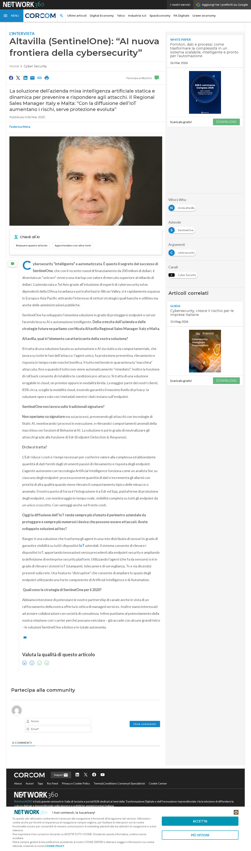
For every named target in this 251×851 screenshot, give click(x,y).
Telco (121, 15)
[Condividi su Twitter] (18, 78)
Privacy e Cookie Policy (76, 783)
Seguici (58, 774)
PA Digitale (181, 15)
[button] (12, 15)
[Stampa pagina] (47, 78)
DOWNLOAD (226, 122)
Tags (40, 783)
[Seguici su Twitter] (85, 775)
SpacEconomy (159, 15)
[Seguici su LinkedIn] (77, 775)
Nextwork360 (23, 801)
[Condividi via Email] (32, 78)
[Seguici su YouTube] (102, 775)
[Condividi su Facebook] (11, 78)
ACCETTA (200, 821)
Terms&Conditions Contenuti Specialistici (119, 783)
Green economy (204, 15)
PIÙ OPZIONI (200, 835)
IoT (82, 545)
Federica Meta (19, 126)
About (18, 783)
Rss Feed (52, 783)
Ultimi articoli (77, 15)
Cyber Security (35, 66)
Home (14, 66)
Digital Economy (102, 15)
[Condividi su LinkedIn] (25, 78)
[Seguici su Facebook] (94, 775)
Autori (30, 783)
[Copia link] (39, 78)
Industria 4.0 (137, 15)
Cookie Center (158, 783)
